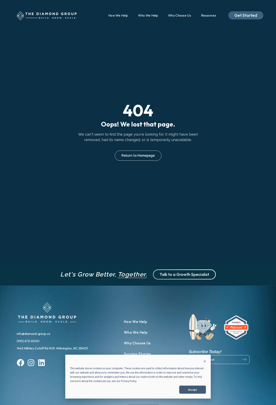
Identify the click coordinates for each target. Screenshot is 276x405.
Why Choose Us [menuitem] (179, 15)
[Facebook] (20, 363)
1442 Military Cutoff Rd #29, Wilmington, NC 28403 (52, 348)
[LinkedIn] (41, 363)
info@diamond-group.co (34, 333)
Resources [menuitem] (208, 15)
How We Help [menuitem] (118, 15)
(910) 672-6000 (28, 341)
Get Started (245, 15)
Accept (192, 389)
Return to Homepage (138, 155)
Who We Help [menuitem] (148, 15)
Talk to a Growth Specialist (184, 274)
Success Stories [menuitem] (137, 353)
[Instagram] (31, 363)
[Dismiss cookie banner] (204, 362)
